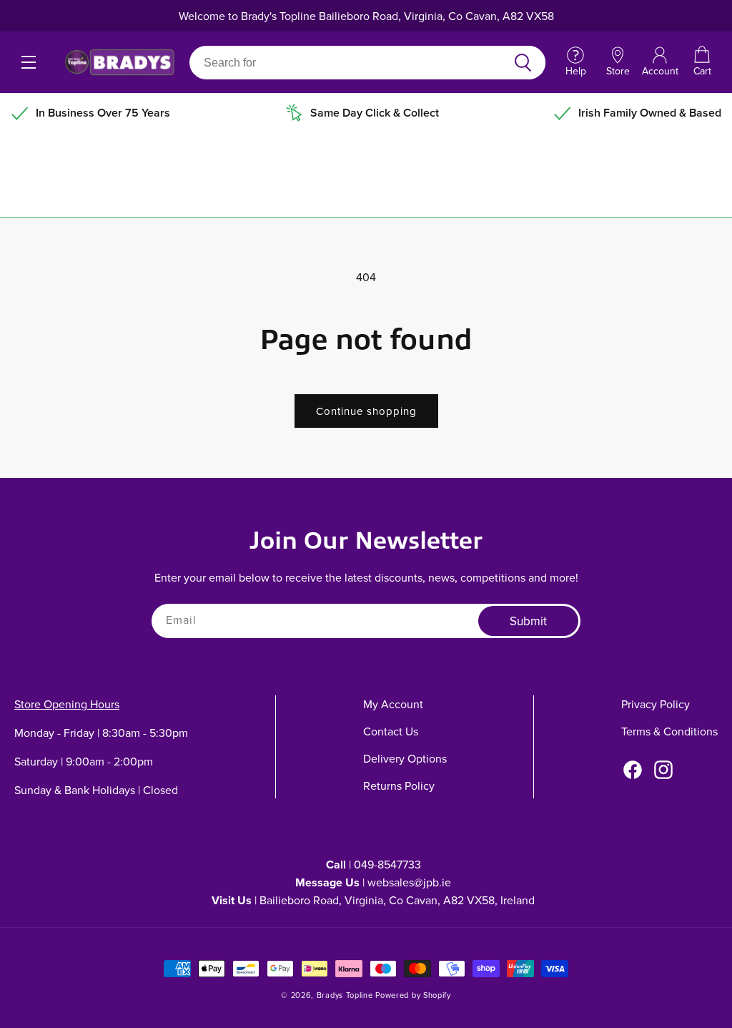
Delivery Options (405, 758)
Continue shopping (366, 410)
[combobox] (350, 62)
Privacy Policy (655, 704)
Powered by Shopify (413, 995)
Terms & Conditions (669, 731)
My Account (393, 704)
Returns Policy (399, 785)
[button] (702, 62)
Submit (528, 621)
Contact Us (390, 731)
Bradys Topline (345, 995)
